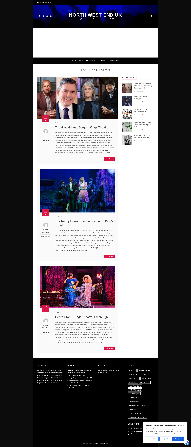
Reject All (165, 439)
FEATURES (101, 61)
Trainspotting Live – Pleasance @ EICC (79, 378)
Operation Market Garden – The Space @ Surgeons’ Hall (143, 125)
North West (135, 386)
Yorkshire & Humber (137, 417)
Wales (132, 409)
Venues (145, 405)
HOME (145, 374)
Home (74, 61)
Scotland (59, 123)
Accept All (178, 439)
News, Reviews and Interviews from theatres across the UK (95, 19)
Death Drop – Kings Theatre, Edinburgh (81, 317)
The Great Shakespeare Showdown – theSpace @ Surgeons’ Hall (143, 86)
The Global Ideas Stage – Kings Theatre (82, 127)
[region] (165, 432)
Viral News (96, 444)
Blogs (132, 370)
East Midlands (144, 370)
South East (134, 401)
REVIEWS (89, 61)
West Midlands (135, 413)
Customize (152, 439)
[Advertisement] (95, 43)
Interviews (133, 378)
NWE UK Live (135, 390)
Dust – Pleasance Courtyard (76, 375)
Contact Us (114, 61)
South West (134, 405)
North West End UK (95, 15)
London (146, 378)
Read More (109, 159)
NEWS (81, 61)
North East (144, 382)
